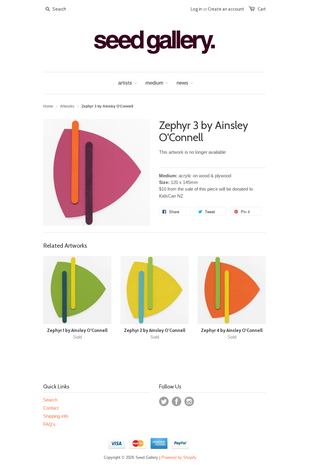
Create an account (226, 9)
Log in (196, 9)
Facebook (176, 401)
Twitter (164, 401)
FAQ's (49, 424)
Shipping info (55, 416)
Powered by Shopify (178, 457)
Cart (262, 9)
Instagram (189, 401)
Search (50, 399)
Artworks (67, 106)
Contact (51, 407)
